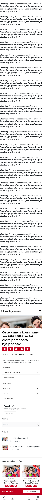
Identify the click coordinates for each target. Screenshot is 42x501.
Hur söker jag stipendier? (20, 438)
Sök (12, 499)
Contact (32, 491)
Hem (4, 499)
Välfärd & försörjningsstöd (31, 478)
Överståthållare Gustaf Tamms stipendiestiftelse (11, 483)
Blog (38, 499)
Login (29, 499)
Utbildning (11, 478)
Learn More (10, 413)
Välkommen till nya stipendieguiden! (25, 446)
